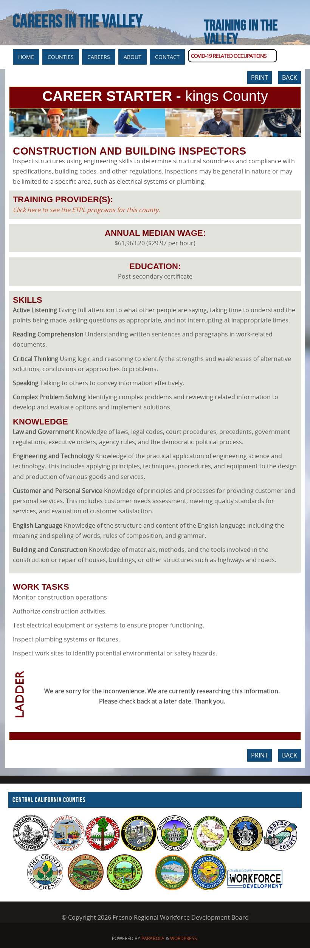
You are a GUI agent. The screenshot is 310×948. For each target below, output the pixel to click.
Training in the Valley (241, 31)
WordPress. (184, 938)
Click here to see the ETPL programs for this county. (86, 210)
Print (259, 77)
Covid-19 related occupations (229, 55)
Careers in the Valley (78, 21)
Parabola (152, 938)
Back (289, 77)
